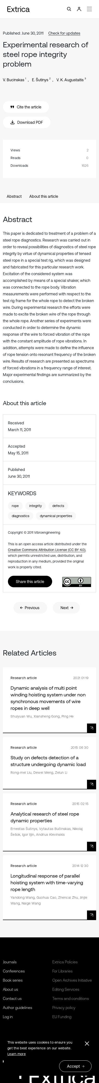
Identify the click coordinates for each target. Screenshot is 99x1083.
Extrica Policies (65, 962)
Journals (10, 962)
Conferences (14, 971)
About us (10, 989)
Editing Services (65, 989)
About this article (43, 196)
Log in (8, 1017)
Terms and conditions (70, 998)
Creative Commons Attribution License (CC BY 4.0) (46, 550)
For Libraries (62, 971)
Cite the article (29, 107)
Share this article (30, 581)
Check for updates (64, 33)
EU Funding (61, 1017)
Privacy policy (63, 1007)
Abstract (14, 196)
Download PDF (30, 122)
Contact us (12, 998)
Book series (13, 980)
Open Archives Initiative (72, 980)
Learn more (16, 1054)
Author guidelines (17, 1007)
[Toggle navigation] (49, 9)
